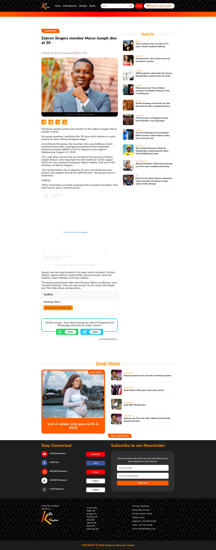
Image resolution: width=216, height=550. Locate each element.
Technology (140, 115)
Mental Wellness (142, 161)
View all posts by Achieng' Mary (58, 307)
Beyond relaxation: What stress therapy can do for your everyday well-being (154, 165)
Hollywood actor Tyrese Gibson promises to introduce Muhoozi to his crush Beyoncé (153, 91)
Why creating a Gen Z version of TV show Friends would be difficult (152, 45)
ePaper (139, 6)
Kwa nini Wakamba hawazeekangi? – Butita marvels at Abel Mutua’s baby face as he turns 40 (153, 135)
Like (96, 463)
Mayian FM (91, 522)
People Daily (92, 507)
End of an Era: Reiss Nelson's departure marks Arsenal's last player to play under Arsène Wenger (154, 181)
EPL (137, 176)
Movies (138, 41)
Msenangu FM (92, 528)
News (58, 6)
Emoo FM (91, 525)
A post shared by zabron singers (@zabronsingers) (75, 265)
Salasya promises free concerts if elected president (147, 375)
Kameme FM (92, 516)
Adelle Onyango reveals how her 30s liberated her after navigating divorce (153, 104)
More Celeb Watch (119, 435)
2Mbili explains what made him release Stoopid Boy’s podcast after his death (154, 74)
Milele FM (91, 510)
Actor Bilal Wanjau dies (135, 404)
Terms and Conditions (50, 505)
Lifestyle (83, 6)
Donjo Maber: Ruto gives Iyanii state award (144, 390)
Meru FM (90, 519)
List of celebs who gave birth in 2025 (73, 426)
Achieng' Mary (48, 53)
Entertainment (69, 6)
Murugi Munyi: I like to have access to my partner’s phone (153, 60)
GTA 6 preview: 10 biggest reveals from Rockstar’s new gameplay (152, 119)
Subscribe (143, 483)
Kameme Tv (92, 513)
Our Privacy (46, 508)
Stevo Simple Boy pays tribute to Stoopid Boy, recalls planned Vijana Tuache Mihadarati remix (152, 151)
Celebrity (139, 56)
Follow (70, 332)
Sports (92, 6)
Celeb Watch (50, 31)
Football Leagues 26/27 (160, 6)
